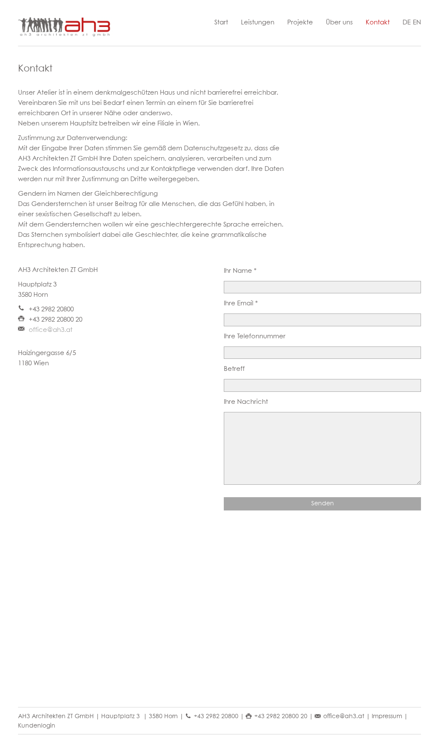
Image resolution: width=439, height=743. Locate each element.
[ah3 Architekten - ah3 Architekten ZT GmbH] (65, 27)
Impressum (387, 716)
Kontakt (378, 22)
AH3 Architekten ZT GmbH (56, 716)
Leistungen (257, 22)
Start (221, 22)
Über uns (339, 22)
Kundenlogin (36, 726)
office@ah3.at (50, 330)
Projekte (300, 22)
